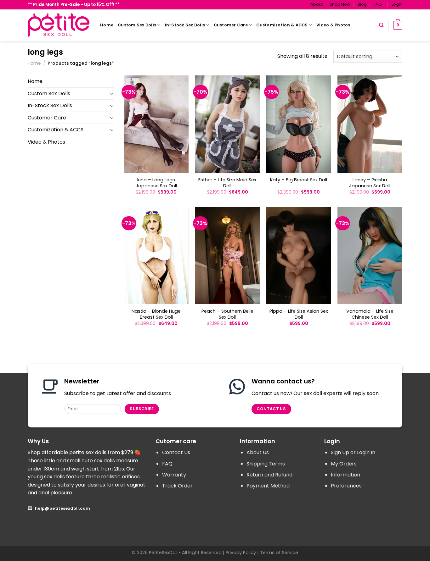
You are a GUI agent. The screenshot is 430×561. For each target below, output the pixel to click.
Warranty (174, 474)
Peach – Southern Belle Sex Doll (227, 314)
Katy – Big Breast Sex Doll (298, 180)
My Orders (344, 463)
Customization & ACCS (282, 25)
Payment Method (268, 485)
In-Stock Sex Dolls (185, 25)
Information (345, 474)
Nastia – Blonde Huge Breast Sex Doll (156, 314)
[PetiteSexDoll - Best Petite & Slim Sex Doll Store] (59, 25)
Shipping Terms (265, 463)
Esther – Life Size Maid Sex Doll (227, 183)
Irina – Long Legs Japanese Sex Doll (156, 183)
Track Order (177, 485)
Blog (362, 4)
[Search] (381, 25)
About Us (257, 452)
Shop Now (340, 4)
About (316, 4)
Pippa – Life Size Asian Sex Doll (298, 314)
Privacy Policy (241, 552)
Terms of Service (279, 552)
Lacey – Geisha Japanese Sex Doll (369, 183)
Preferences (346, 485)
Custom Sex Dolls (137, 25)
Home (106, 25)
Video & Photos (333, 25)
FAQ (378, 4)
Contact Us (176, 452)
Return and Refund (269, 474)
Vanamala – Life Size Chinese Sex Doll (369, 314)
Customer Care (231, 25)
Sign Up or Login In (353, 452)
